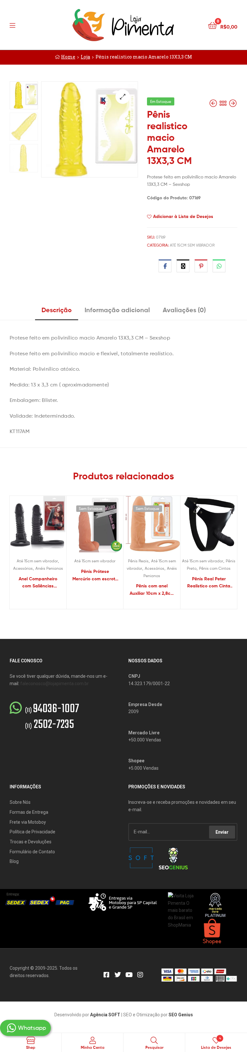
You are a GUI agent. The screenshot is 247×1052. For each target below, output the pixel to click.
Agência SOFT (105, 1014)
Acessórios (23, 568)
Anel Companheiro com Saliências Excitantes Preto (38, 583)
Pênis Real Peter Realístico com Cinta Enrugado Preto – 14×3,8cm (208, 583)
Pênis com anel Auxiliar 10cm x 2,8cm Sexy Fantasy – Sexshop (152, 590)
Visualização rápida (46, 527)
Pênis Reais (138, 560)
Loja (85, 57)
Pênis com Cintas (215, 568)
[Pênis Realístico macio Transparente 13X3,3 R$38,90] (232, 103)
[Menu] (26, 25)
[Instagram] (140, 975)
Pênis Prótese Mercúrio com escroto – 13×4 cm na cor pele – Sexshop (95, 575)
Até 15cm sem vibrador (192, 245)
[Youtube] (129, 975)
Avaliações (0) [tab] (184, 310)
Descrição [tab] (56, 310)
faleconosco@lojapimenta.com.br (54, 683)
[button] (122, 96)
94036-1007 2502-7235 (52, 717)
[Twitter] (117, 975)
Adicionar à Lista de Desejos (183, 216)
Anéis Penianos (49, 568)
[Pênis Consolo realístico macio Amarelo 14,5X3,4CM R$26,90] (214, 103)
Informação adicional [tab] (117, 310)
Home (68, 57)
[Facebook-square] (106, 975)
